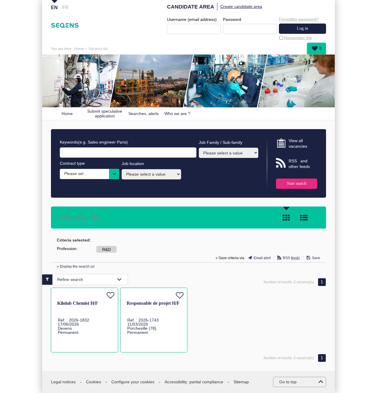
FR (65, 7)
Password (232, 19)
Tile (286, 218)
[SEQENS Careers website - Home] (65, 25)
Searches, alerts (143, 113)
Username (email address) (192, 19)
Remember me (298, 37)
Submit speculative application (104, 114)
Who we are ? (177, 113)
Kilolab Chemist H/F (77, 303)
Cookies (93, 381)
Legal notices (63, 381)
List (304, 218)
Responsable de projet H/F (153, 303)
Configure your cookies (132, 381)
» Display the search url (76, 266)
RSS (291, 258)
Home (79, 49)
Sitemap (241, 381)
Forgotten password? (299, 19)
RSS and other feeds (299, 164)
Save (316, 258)
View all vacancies (298, 143)
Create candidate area (241, 6)
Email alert (262, 258)
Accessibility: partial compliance (194, 381)
